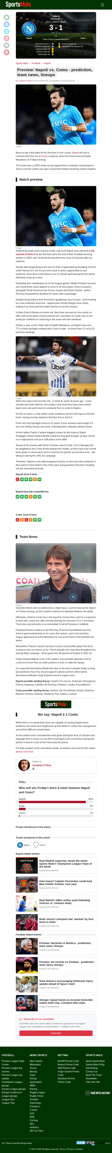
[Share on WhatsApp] (6, 17)
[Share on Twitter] (6, 31)
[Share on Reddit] (6, 38)
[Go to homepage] (18, 4)
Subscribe (56, 1033)
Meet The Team (94, 1075)
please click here (24, 751)
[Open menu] (102, 4)
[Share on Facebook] (6, 24)
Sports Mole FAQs (95, 1064)
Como (82, 38)
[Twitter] (33, 769)
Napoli (29, 38)
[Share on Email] (6, 45)
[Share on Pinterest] (6, 52)
